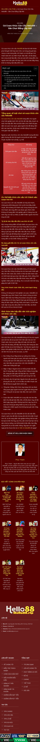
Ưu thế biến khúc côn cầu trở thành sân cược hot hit (20, 75)
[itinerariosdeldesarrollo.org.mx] (20, 3)
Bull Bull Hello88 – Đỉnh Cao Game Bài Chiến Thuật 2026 (20, 571)
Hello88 (19, 48)
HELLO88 (4, 9)
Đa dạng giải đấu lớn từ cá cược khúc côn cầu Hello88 (20, 80)
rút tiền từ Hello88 (23, 428)
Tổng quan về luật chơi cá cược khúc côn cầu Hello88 (17, 72)
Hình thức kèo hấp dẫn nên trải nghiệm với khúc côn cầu (19, 87)
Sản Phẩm (12, 9)
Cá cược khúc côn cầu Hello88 (11, 119)
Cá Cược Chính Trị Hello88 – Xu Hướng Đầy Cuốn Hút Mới (6, 532)
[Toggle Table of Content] (34, 68)
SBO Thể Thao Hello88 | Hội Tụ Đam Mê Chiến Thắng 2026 (6, 497)
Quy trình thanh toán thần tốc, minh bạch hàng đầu (21, 83)
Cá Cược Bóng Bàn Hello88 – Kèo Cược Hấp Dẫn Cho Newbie (20, 532)
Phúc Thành (29, 33)
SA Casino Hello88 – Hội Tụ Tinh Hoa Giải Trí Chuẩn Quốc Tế (20, 497)
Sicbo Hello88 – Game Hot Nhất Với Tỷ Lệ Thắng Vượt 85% (33, 497)
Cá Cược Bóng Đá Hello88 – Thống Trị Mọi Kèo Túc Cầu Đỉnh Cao (33, 533)
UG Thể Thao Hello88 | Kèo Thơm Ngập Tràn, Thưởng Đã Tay (6, 571)
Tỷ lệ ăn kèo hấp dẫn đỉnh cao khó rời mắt (18, 77)
